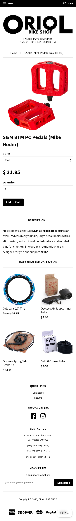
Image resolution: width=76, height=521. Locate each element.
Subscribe (63, 482)
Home (13, 53)
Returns (38, 397)
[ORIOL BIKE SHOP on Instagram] (43, 415)
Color (6, 153)
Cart (70, 3)
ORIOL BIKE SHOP (48, 499)
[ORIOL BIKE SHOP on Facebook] (33, 415)
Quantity (9, 182)
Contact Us (38, 392)
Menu (10, 3)
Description (36, 220)
